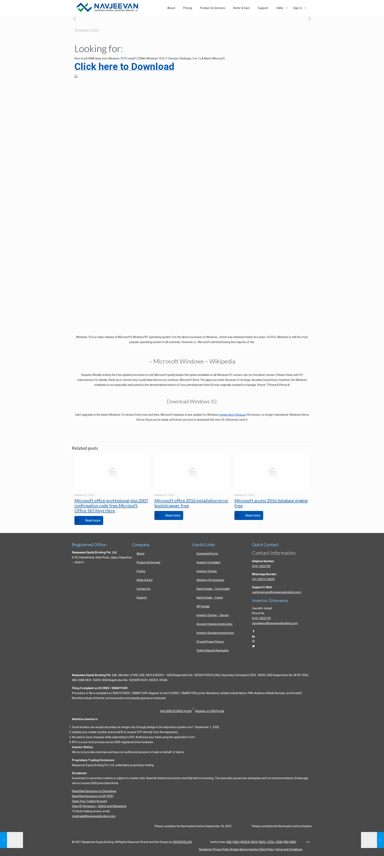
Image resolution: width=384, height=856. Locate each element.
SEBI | (279, 842)
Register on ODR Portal (209, 711)
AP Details (203, 606)
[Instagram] (253, 641)
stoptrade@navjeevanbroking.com (94, 816)
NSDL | (263, 842)
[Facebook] (253, 631)
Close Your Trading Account (89, 801)
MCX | (254, 842)
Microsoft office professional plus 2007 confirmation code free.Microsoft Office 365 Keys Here (111, 505)
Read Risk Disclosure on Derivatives (94, 791)
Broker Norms (239, 849)
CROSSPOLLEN (182, 842)
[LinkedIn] (253, 636)
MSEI (293, 842)
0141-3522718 (261, 618)
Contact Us (143, 588)
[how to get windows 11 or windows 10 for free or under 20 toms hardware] (74, 19)
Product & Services (148, 562)
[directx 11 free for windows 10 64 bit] (309, 19)
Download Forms (207, 553)
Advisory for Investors (210, 580)
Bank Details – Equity (210, 597)
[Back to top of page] (308, 842)
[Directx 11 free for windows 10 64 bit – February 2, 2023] (372, 840)
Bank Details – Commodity (213, 588)
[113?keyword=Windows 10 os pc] (76, 76)
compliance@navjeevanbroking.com (275, 623)
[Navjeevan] (107, 11)
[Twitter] (253, 646)
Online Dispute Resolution (213, 650)
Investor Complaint (208, 562)
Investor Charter (207, 571)
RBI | (286, 842)
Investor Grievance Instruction (215, 632)
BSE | (237, 842)
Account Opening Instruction (214, 624)
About (140, 553)
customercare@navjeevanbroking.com (276, 592)
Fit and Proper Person (210, 641)
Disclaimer (205, 849)
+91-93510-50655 (263, 579)
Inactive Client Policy (261, 849)
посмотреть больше (232, 414)
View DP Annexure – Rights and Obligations (99, 806)
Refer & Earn (145, 580)
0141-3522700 (261, 566)
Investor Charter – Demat (213, 615)
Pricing (141, 571)
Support (142, 597)
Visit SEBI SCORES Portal (175, 711)
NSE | (230, 842)
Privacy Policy (221, 849)
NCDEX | (246, 842)
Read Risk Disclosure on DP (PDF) (93, 796)
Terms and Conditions (288, 849)
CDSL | (271, 842)
